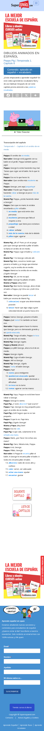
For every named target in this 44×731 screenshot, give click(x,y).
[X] (26, 95)
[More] (35, 95)
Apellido (7, 667)
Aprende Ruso (26, 725)
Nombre (7, 657)
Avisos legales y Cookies (28, 717)
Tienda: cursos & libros (22, 707)
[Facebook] (8, 95)
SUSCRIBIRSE (12, 691)
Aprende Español (10, 725)
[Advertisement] (22, 540)
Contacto (9, 717)
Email (6, 646)
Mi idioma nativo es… (13, 678)
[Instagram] (17, 95)
